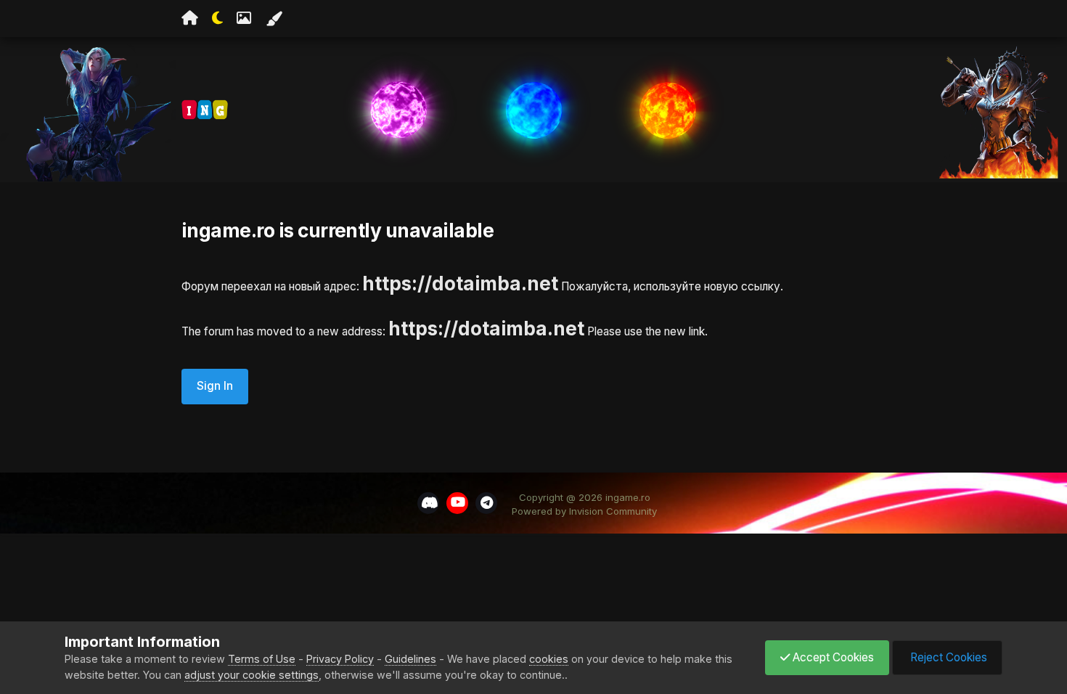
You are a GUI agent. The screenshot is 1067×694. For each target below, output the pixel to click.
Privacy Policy (340, 659)
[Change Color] (273, 19)
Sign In (215, 386)
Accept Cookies (832, 657)
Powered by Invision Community (584, 511)
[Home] (189, 18)
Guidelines (410, 659)
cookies (548, 659)
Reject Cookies (947, 657)
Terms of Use (261, 659)
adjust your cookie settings (251, 675)
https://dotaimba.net (460, 283)
